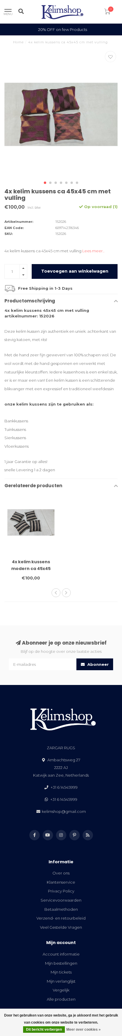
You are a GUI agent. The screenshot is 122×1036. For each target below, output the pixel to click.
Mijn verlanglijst (61, 981)
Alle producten (61, 999)
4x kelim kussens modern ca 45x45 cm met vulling (31, 568)
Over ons (61, 873)
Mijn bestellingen (61, 963)
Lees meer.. (93, 250)
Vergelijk (61, 990)
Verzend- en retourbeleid (61, 918)
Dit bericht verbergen (44, 1029)
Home (18, 42)
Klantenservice (61, 882)
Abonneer (97, 664)
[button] (45, 183)
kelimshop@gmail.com (64, 811)
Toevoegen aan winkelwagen (74, 271)
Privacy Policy (61, 891)
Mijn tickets (61, 972)
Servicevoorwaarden (61, 900)
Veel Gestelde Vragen (61, 927)
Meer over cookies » (83, 1029)
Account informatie (61, 954)
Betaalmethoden (61, 909)
